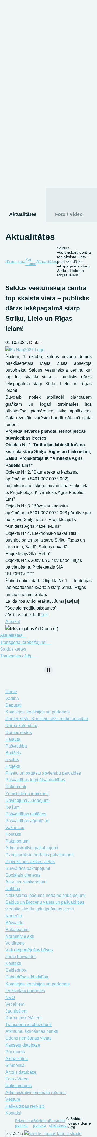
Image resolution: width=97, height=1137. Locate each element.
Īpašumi (12, 807)
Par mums (17, 107)
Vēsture (12, 1099)
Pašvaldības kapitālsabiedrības (35, 780)
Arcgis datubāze (20, 1072)
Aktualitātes (23, 214)
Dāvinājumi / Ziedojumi (27, 800)
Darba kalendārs (21, 725)
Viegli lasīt (5, 23)
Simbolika (15, 1065)
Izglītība (25, 133)
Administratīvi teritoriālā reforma (35, 1092)
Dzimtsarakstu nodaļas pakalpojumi (39, 855)
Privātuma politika (24, 1123)
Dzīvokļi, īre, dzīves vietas (30, 861)
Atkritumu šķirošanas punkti (31, 1031)
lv (76, 23)
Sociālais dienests (42, 169)
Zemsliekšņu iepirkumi (26, 793)
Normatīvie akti (19, 936)
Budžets (13, 753)
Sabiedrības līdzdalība (26, 977)
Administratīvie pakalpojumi (31, 848)
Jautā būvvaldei (20, 956)
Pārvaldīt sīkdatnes (57, 1123)
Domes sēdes (18, 732)
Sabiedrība (15, 970)
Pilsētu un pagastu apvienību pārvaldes (43, 773)
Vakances (14, 827)
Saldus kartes (13, 649)
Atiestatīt (51, 30)
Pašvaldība (18, 54)
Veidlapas (15, 943)
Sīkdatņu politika (41, 1123)
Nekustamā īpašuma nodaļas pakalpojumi (45, 895)
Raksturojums (18, 1085)
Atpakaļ (12, 621)
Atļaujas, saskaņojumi (26, 882)
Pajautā (12, 739)
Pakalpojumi (20, 64)
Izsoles (12, 759)
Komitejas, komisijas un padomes (37, 712)
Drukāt (35, 342)
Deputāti (13, 705)
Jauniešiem (16, 1011)
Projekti (12, 766)
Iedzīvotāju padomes (25, 990)
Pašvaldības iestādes (25, 814)
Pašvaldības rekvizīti (25, 1106)
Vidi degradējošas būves (29, 950)
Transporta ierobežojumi (23, 642)
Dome (12, 43)
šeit (44, 614)
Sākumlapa (15, 261)
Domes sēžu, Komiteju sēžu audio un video (46, 718)
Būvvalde (14, 922)
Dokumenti (15, 786)
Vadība (12, 698)
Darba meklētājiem (23, 1017)
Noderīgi (13, 915)
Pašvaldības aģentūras (27, 820)
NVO (10, 997)
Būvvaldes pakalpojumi (27, 868)
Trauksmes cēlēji (16, 656)
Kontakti (13, 834)
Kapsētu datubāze (22, 1045)
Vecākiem (14, 1004)
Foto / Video (69, 214)
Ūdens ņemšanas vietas (28, 1038)
